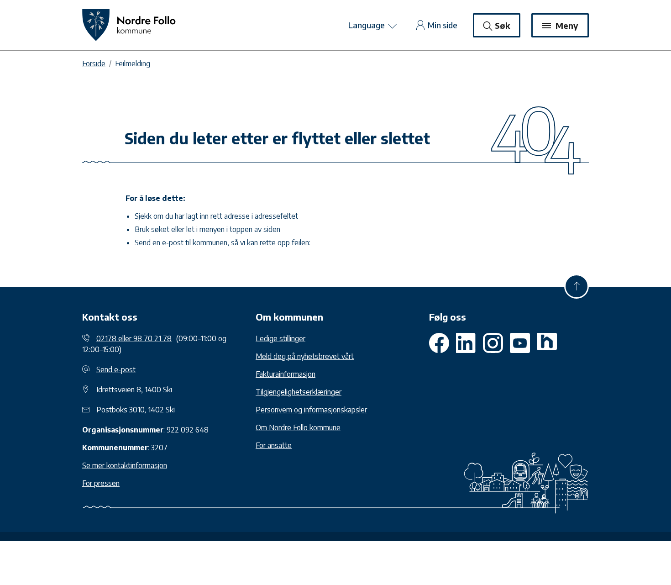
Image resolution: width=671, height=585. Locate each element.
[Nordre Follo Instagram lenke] (520, 343)
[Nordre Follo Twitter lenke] (466, 343)
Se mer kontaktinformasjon (124, 465)
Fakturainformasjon (285, 374)
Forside (93, 63)
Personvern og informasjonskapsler (311, 409)
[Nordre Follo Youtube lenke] (493, 343)
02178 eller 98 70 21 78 (134, 338)
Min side (442, 25)
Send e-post (116, 369)
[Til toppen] (576, 286)
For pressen (101, 483)
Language (367, 25)
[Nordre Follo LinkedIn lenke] (547, 343)
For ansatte (274, 445)
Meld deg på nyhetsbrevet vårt (305, 356)
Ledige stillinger (280, 338)
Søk (502, 25)
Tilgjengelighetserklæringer (298, 391)
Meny (565, 25)
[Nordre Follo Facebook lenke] (439, 343)
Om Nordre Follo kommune (298, 427)
